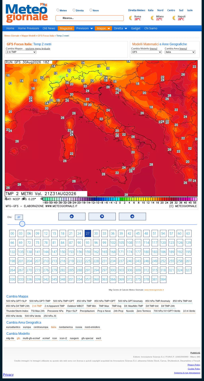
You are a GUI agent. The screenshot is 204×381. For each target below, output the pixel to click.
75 (37, 243)
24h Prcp (118, 311)
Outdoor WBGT (75, 306)
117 (154, 243)
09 (37, 233)
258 (179, 261)
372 (129, 279)
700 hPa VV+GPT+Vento (167, 311)
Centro (171, 10)
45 (138, 233)
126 (179, 243)
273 (37, 270)
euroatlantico (13, 327)
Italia (150, 10)
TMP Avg (116, 306)
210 (46, 261)
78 (46, 243)
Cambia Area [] (176, 48)
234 (113, 261)
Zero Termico (144, 311)
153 (71, 252)
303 (121, 270)
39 (121, 233)
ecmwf (46, 338)
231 (104, 261)
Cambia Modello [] (144, 48)
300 (113, 270)
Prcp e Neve (104, 311)
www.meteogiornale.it (154, 290)
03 (21, 233)
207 (37, 261)
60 (179, 233)
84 (62, 243)
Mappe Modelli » (29, 35)
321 (171, 270)
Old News (49, 28)
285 (71, 270)
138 (29, 252)
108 (129, 243)
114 (146, 243)
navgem (74, 338)
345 (54, 279)
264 (12, 270)
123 (171, 243)
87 (71, 243)
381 (154, 279)
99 (104, 243)
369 (121, 279)
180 (146, 252)
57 (171, 233)
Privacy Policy (194, 365)
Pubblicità (195, 353)
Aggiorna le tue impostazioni (187, 373)
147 (54, 252)
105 (121, 243)
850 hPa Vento (14, 316)
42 (129, 233)
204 (29, 261)
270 (29, 270)
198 (12, 261)
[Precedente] (72, 216)
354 (79, 279)
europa (27, 327)
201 (21, 261)
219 (71, 261)
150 (62, 252)
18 (62, 233)
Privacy (8, 374)
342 (46, 279)
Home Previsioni (28, 28)
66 (12, 243)
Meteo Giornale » (12, 35)
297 (104, 270)
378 (146, 279)
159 (87, 252)
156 (79, 252)
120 (163, 243)
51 (154, 233)
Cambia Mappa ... (28, 48)
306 (129, 270)
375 (138, 279)
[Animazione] (102, 216)
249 (154, 261)
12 (46, 233)
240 (129, 261)
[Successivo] (132, 216)
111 (138, 243)
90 (79, 243)
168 (113, 252)
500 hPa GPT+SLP (16, 301)
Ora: (9, 217)
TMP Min (91, 306)
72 (29, 243)
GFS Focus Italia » (47, 35)
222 (79, 261)
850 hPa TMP (84, 301)
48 (146, 233)
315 (154, 270)
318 (163, 270)
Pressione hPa (55, 311)
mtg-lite (10, 338)
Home (10, 28)
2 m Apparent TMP (55, 306)
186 (163, 252)
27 (87, 233)
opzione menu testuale (38, 48)
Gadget (135, 28)
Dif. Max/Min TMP (133, 306)
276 (46, 270)
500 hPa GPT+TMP (39, 301)
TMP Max (104, 306)
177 (138, 252)
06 (29, 233)
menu (153, 48)
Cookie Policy (194, 369)
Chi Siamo (150, 28)
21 (71, 233)
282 (62, 270)
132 (12, 252)
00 (12, 233)
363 (104, 279)
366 (113, 279)
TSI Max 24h (38, 311)
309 (138, 270)
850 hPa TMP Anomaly (157, 301)
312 (146, 270)
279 (54, 270)
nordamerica (66, 327)
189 (171, 252)
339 (37, 279)
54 (163, 233)
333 (21, 279)
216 (62, 261)
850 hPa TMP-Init (182, 301)
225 (87, 261)
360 (96, 279)
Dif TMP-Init (152, 306)
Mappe (101, 28)
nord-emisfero (92, 327)
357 (87, 279)
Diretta (118, 28)
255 (171, 261)
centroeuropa (41, 327)
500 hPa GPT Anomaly (130, 301)
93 (87, 243)
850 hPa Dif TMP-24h (17, 306)
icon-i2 (63, 338)
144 (46, 252)
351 (71, 279)
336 (29, 279)
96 (96, 243)
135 (21, 252)
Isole (190, 10)
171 (121, 252)
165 (104, 252)
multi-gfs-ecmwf (31, 338)
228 (96, 261)
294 (96, 270)
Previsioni (82, 28)
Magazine (66, 28)
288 (79, 270)
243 (138, 261)
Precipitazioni (87, 311)
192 (179, 252)
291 (87, 270)
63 (188, 233)
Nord (160, 10)
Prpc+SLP (71, 311)
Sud (181, 10)
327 (188, 270)
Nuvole (130, 311)
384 (163, 279)
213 (54, 261)
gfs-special (87, 338)
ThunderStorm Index (17, 311)
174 (129, 252)
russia (79, 327)
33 (104, 233)
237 (121, 261)
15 (54, 233)
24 (79, 233)
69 (21, 243)
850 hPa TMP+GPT (104, 301)
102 (113, 243)
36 (113, 233)
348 (62, 279)
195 (188, 252)
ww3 (98, 338)
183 (154, 252)
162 (96, 252)
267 (21, 270)
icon (54, 338)
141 (37, 252)
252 (163, 261)
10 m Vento (189, 311)
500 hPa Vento (33, 316)
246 (146, 261)
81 (54, 243)
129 (188, 243)
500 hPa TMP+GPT (63, 301)
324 (179, 270)
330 (12, 279)
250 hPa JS (50, 316)
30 (96, 233)
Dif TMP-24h (168, 306)
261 (188, 261)
